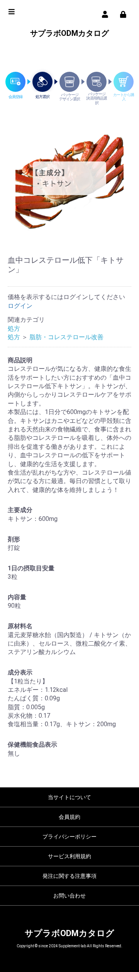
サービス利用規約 (69, 856)
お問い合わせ (69, 896)
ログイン (20, 305)
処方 (14, 328)
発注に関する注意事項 (69, 876)
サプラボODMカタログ (69, 33)
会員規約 (69, 817)
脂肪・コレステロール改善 (66, 337)
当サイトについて (69, 797)
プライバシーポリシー (69, 836)
